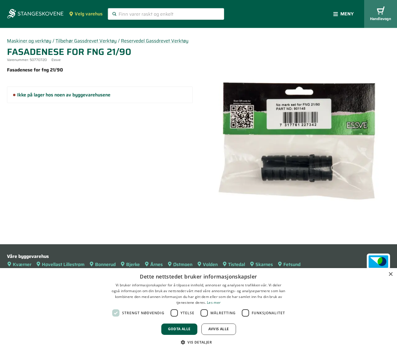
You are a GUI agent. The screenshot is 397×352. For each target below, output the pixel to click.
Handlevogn (380, 19)
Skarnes (264, 264)
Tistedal (236, 264)
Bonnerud (105, 264)
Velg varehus (89, 13)
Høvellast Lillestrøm (63, 264)
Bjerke (133, 264)
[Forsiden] (35, 14)
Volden (210, 264)
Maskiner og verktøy (29, 40)
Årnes (156, 264)
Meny (347, 13)
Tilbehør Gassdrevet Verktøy (86, 40)
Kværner (22, 264)
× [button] (390, 274)
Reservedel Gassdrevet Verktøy (155, 40)
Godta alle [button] (179, 328)
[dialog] (198, 310)
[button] (198, 342)
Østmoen (182, 264)
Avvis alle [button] (218, 328)
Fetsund (292, 264)
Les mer (214, 302)
